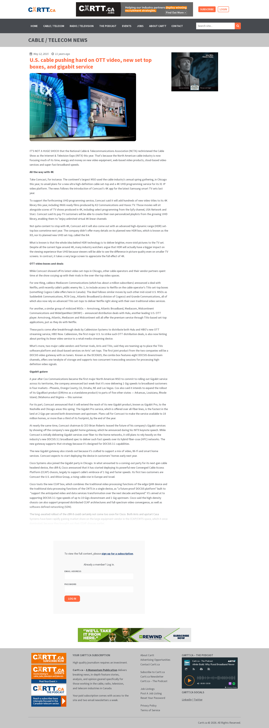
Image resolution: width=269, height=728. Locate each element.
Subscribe (207, 9)
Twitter (198, 699)
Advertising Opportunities (155, 659)
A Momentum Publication (101, 670)
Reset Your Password (152, 698)
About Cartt (157, 26)
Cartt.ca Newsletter (151, 676)
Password (70, 584)
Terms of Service (150, 710)
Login (223, 9)
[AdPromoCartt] (48, 701)
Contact (177, 26)
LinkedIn (187, 699)
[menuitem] (34, 26)
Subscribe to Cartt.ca (152, 672)
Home (34, 26)
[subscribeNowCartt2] (48, 658)
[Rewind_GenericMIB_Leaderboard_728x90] (134, 634)
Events (126, 26)
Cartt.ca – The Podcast (153, 681)
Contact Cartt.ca (150, 664)
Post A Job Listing (151, 693)
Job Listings (147, 689)
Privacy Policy (148, 705)
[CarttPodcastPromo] (48, 689)
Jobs (140, 26)
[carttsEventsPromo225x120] (48, 673)
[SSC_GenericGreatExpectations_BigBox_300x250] (194, 71)
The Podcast (107, 26)
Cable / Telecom (53, 26)
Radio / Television (82, 26)
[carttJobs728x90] (134, 9)
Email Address (72, 571)
